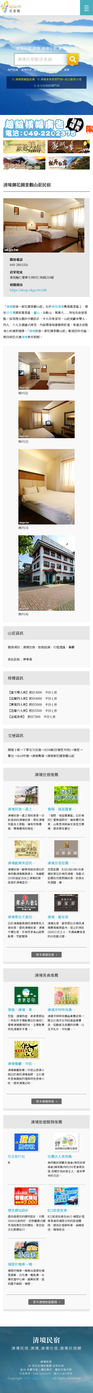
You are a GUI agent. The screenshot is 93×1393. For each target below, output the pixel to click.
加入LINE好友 (63, 1373)
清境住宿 (39, 70)
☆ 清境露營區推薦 (23, 79)
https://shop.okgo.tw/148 (28, 290)
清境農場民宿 (54, 70)
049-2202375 (42, 1373)
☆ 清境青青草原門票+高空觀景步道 (59, 79)
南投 (55, 306)
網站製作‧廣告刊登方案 (56, 1369)
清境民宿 (11, 7)
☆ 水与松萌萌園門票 (46, 85)
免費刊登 (32, 1369)
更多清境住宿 (47, 954)
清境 (66, 70)
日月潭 (10, 312)
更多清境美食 (47, 1101)
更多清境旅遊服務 (47, 1302)
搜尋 (72, 59)
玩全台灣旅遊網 (42, 1365)
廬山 (37, 312)
